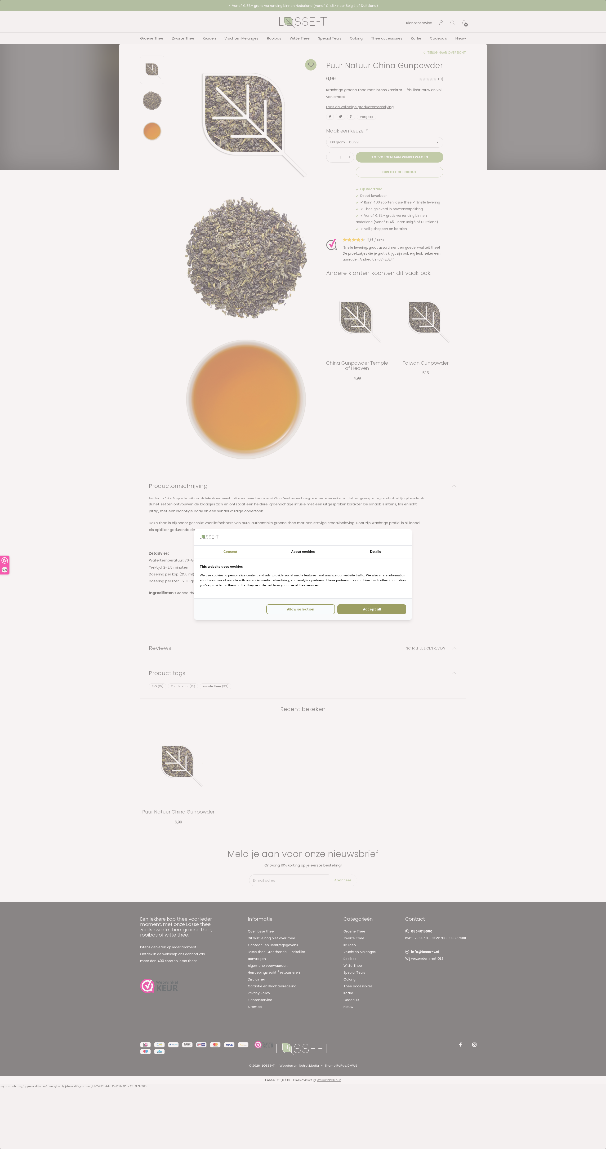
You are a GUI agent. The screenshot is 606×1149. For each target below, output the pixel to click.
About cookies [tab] (303, 551)
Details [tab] (375, 551)
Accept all (372, 609)
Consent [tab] (230, 551)
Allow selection (300, 609)
